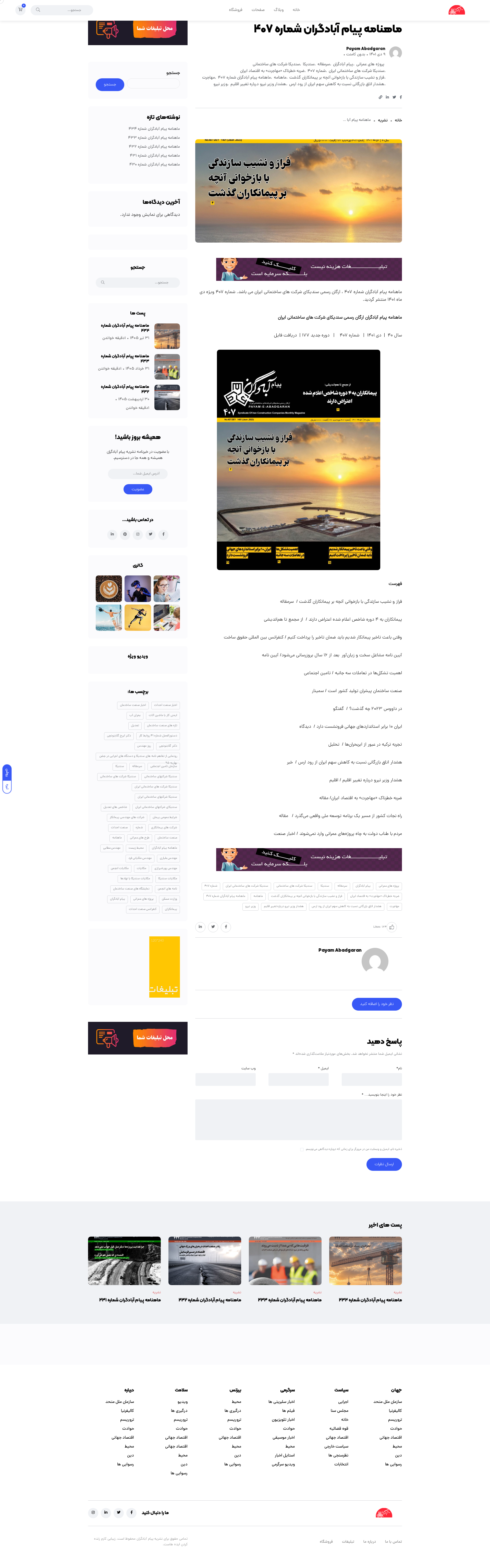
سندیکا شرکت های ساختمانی (276, 64)
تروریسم (395, 1420)
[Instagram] (93, 1513)
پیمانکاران (171, 909)
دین (398, 1456)
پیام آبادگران (343, 64)
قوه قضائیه (338, 1429)
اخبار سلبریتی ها (281, 1402)
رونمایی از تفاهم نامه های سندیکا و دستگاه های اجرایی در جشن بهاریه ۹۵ (138, 757)
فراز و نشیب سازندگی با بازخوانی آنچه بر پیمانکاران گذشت (336, 78)
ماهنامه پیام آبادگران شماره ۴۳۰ (154, 165)
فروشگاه (235, 10)
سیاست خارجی (336, 1447)
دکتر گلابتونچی (168, 746)
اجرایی (343, 1402)
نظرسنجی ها (338, 1456)
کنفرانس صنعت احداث (143, 909)
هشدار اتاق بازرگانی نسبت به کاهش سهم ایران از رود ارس (336, 84)
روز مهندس (144, 746)
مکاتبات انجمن (120, 868)
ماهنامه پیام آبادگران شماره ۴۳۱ (155, 156)
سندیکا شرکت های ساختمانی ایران (356, 71)
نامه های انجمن (167, 889)
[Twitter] (119, 1513)
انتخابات (341, 1465)
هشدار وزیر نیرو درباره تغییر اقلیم (258, 84)
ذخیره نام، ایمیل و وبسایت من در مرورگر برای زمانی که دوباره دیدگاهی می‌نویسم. (353, 1149)
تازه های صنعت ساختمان (162, 725)
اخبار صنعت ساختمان (133, 705)
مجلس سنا (339, 1411)
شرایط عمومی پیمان (165, 817)
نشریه (383, 121)
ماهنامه (280, 78)
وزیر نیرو (220, 84)
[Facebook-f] (131, 1513)
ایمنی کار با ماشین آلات (163, 715)
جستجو (173, 73)
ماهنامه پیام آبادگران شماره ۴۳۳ (154, 138)
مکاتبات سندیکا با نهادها (135, 878)
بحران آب (135, 715)
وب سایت (248, 1068)
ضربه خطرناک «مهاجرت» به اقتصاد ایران (272, 71)
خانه (296, 10)
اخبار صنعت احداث (165, 705)
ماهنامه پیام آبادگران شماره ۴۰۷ (244, 78)
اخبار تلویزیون (283, 1420)
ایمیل (323, 1068)
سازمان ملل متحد (387, 1402)
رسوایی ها (393, 1465)
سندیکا (308, 64)
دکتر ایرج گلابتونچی (119, 736)
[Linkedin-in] (106, 1513)
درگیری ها (233, 1411)
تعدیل (135, 725)
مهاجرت (208, 78)
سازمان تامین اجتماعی (163, 766)
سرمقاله (323, 64)
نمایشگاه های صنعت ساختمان (131, 889)
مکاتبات (141, 868)
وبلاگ (279, 10)
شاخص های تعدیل (115, 807)
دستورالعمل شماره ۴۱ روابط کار (158, 736)
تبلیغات (348, 1542)
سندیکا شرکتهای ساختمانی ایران (157, 797)
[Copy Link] (380, 98)
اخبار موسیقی (284, 1438)
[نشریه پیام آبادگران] (457, 10)
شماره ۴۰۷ (317, 71)
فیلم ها (288, 1411)
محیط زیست (136, 848)
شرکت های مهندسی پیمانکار (127, 817)
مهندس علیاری (168, 858)
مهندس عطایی (111, 848)
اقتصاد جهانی (390, 1438)
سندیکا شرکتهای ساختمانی (160, 776)
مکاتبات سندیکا (167, 878)
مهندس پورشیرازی (165, 868)
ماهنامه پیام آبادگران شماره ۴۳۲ (154, 147)
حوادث (396, 1429)
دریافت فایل (285, 335)
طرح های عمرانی (139, 838)
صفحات (258, 10)
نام (399, 1068)
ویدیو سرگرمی (283, 1465)
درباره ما (369, 1542)
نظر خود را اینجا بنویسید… (382, 1095)
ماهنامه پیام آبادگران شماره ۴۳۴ (154, 129)
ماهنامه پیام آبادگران (164, 848)
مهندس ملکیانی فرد (140, 858)
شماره (139, 827)
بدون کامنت (355, 55)
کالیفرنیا (395, 1411)
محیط (397, 1447)
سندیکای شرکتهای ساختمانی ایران (156, 807)
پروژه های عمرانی (370, 64)
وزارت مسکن (169, 899)
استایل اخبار (285, 1456)
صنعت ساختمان (167, 838)
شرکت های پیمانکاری (164, 827)
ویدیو (183, 1402)
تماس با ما (393, 1542)
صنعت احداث (119, 827)
